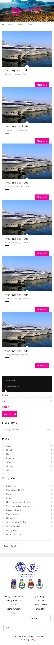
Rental (9, 498)
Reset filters (11, 546)
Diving (9, 494)
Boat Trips (11, 486)
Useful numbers (14, 608)
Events (13, 613)
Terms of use (40, 608)
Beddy (32, 639)
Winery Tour (11, 530)
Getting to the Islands (13, 596)
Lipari (7, 130)
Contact (40, 600)
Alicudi (9, 446)
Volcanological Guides (16, 522)
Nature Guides (12, 518)
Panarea (8, 242)
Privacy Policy (40, 604)
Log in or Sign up (40, 596)
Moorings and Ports (16, 70)
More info (42, 84)
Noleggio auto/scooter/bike (18, 502)
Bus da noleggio (13, 510)
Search (7, 414)
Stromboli (9, 298)
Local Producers (13, 534)
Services (10, 24)
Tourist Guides (12, 514)
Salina (7, 74)
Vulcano (8, 186)
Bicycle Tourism (13, 526)
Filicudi (7, 354)
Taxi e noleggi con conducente (20, 506)
